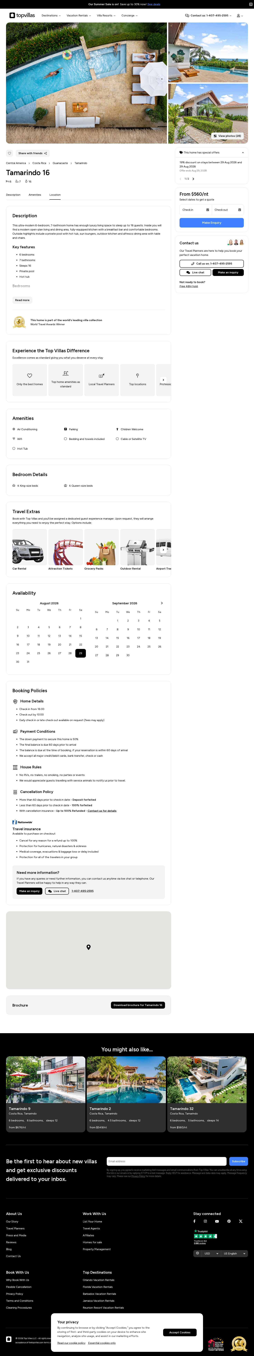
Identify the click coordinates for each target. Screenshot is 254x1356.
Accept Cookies (179, 1332)
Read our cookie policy (71, 1343)
